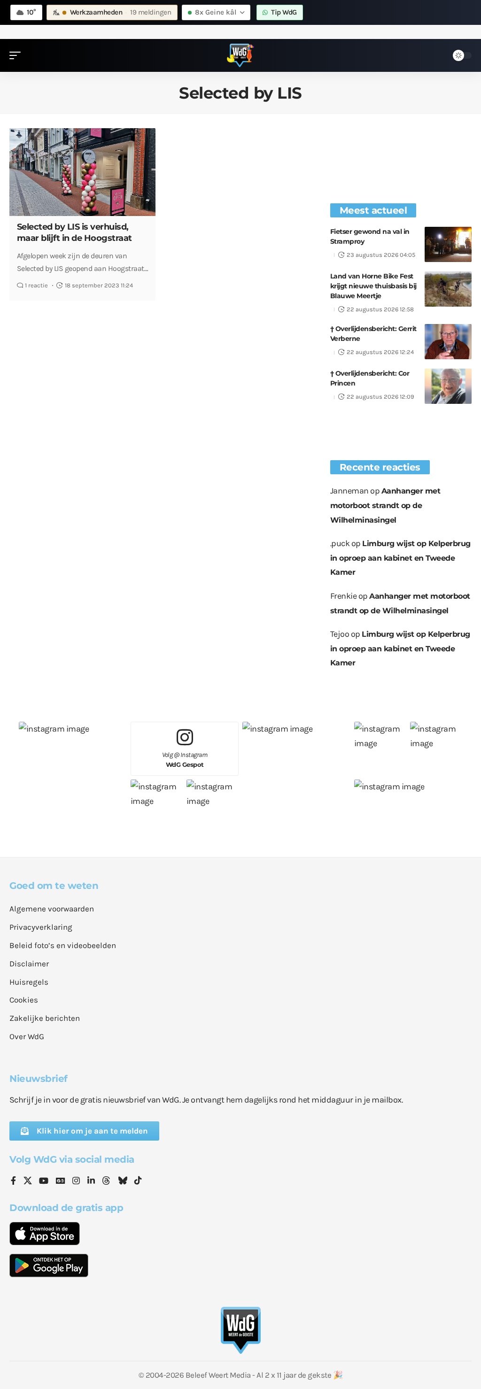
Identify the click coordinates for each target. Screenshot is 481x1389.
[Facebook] (13, 1181)
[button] (17, 55)
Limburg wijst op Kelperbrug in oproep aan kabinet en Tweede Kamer (400, 558)
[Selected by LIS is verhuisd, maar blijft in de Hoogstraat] (82, 172)
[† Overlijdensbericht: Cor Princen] (448, 386)
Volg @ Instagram (185, 759)
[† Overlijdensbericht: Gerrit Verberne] (448, 341)
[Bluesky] (122, 1181)
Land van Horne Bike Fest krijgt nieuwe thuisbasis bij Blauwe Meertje (373, 286)
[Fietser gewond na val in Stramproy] (448, 244)
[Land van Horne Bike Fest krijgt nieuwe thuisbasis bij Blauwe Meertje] (448, 289)
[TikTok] (138, 1181)
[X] (27, 1181)
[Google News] (60, 1181)
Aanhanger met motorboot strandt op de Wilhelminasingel (385, 505)
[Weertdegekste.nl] (240, 55)
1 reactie (36, 285)
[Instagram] (76, 1181)
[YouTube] (44, 1181)
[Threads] (106, 1181)
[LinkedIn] (91, 1181)
